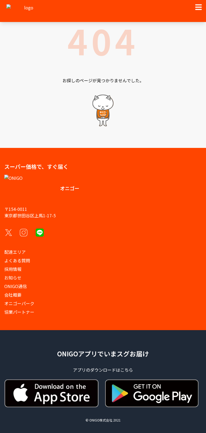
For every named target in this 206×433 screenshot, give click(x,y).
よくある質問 (17, 260)
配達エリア (15, 252)
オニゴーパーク (19, 303)
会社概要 (12, 295)
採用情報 (12, 269)
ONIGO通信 (15, 286)
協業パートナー (19, 312)
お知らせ (12, 277)
